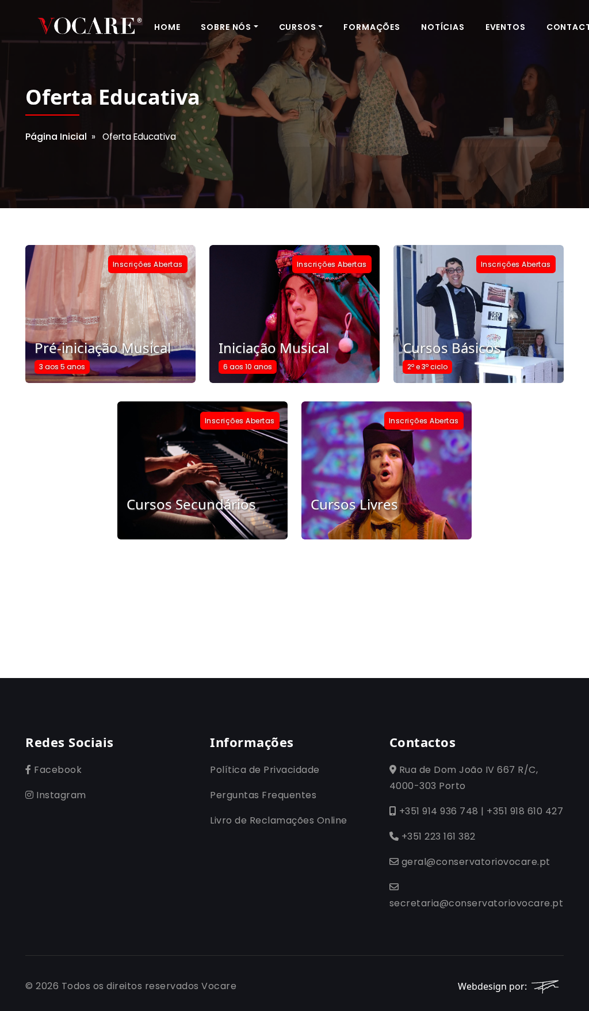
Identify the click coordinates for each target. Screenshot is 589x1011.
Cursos (297, 27)
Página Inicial (56, 136)
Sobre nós (226, 27)
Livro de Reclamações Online (278, 820)
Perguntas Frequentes (263, 795)
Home (167, 27)
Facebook (57, 769)
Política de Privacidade (265, 769)
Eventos (505, 27)
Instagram (60, 795)
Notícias (443, 27)
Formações (371, 27)
